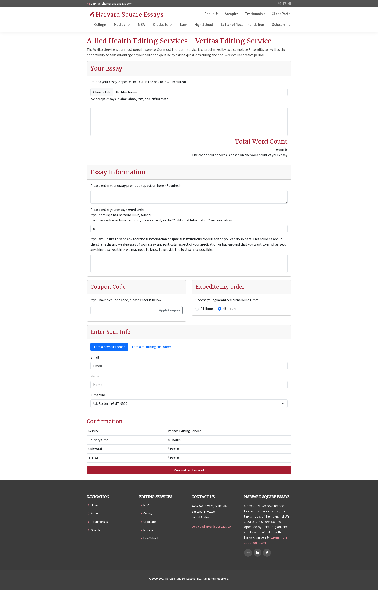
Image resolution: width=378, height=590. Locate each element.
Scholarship (281, 24)
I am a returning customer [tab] (151, 346)
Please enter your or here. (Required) (135, 185)
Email (94, 357)
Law (183, 24)
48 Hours (229, 308)
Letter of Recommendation (242, 24)
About (95, 513)
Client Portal (281, 14)
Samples (231, 14)
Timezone (98, 395)
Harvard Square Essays (129, 14)
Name (94, 376)
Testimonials (255, 14)
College (100, 24)
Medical (149, 530)
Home (95, 505)
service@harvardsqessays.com (212, 527)
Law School (151, 538)
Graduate (150, 521)
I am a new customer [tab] (109, 346)
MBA (141, 24)
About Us (211, 14)
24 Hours (207, 308)
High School (204, 24)
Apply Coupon (169, 310)
